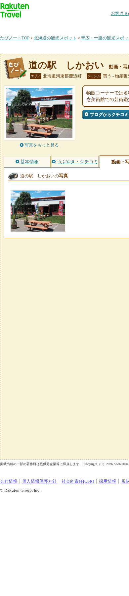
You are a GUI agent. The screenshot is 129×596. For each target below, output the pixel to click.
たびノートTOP (14, 37)
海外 (50, 24)
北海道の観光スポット (55, 37)
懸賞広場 (77, 24)
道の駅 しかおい (66, 65)
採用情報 (107, 481)
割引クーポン (104, 24)
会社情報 (8, 481)
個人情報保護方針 (39, 481)
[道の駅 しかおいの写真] (38, 228)
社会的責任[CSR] (78, 481)
